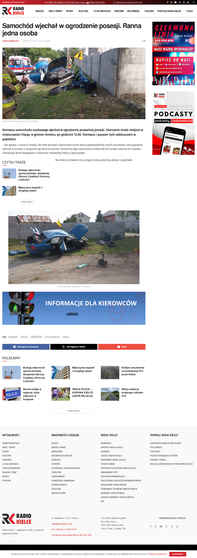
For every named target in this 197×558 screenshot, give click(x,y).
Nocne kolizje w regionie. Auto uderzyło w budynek (32, 394)
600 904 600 (85, 535)
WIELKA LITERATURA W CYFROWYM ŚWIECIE (171, 464)
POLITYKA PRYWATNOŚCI (113, 476)
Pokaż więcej (27, 202)
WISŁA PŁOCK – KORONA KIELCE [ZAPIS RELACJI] (82, 392)
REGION (40, 11)
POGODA (149, 11)
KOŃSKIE (56, 460)
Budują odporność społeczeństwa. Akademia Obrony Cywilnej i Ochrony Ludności (34, 174)
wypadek (13, 337)
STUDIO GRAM (108, 464)
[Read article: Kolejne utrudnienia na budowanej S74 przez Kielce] (110, 372)
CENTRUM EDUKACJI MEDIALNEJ (165, 443)
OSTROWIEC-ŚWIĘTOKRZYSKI (66, 468)
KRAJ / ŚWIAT (56, 11)
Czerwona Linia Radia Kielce (65, 535)
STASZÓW (56, 489)
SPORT (69, 11)
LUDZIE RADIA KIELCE (111, 455)
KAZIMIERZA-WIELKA (62, 455)
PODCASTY (155, 451)
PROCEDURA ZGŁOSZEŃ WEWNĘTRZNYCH (121, 480)
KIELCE (55, 443)
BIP (102, 501)
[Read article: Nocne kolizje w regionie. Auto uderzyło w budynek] (11, 394)
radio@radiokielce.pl (62, 524)
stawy (66, 337)
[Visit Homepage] (13, 11)
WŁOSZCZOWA (59, 493)
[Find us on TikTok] (188, 2)
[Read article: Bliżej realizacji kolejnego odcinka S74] (110, 394)
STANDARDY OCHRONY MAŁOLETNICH (119, 489)
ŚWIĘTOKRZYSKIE (11, 443)
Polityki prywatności (157, 554)
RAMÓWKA (106, 443)
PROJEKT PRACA (158, 460)
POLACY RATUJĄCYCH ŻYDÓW (163, 455)
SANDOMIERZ (58, 476)
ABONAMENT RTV (109, 472)
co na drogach (52, 337)
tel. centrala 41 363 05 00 (64, 529)
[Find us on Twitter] (180, 2)
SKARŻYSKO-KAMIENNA (63, 480)
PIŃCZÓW (56, 472)
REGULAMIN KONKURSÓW (113, 484)
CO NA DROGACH (102, 11)
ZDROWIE (119, 11)
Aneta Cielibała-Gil (10, 41)
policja (24, 337)
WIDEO (5, 476)
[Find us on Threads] (184, 2)
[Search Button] (194, 2)
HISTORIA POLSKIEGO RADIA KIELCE (118, 468)
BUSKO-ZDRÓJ (59, 447)
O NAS (189, 11)
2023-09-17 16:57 (29, 41)
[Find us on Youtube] (175, 2)
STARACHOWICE (59, 484)
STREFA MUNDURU (11, 468)
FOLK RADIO (156, 447)
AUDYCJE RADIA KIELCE (112, 447)
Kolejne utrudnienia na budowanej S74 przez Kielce (133, 371)
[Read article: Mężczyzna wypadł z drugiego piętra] (9, 191)
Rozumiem (177, 554)
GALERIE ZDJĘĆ (9, 472)
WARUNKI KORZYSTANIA (113, 493)
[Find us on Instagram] (171, 2)
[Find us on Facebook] (167, 2)
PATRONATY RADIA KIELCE (113, 460)
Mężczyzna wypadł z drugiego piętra (30, 189)
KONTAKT (105, 451)
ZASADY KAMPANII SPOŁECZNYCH (117, 497)
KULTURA (83, 11)
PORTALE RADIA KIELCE (169, 11)
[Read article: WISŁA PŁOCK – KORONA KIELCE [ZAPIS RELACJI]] (61, 394)
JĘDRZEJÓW (36, 337)
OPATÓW (56, 464)
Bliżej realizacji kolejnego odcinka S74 (132, 392)
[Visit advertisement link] (173, 53)
